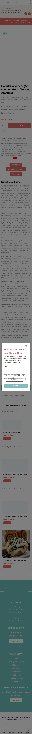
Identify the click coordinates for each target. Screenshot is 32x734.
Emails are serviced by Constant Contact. (14, 381)
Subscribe (16, 386)
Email (5, 366)
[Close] (26, 345)
